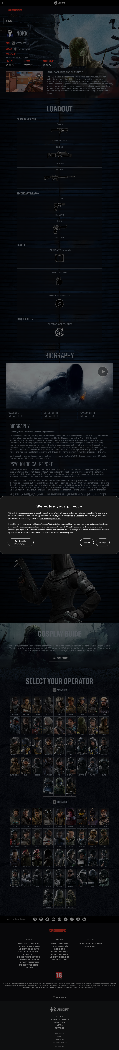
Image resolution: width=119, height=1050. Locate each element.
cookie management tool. (50, 518)
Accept (102, 542)
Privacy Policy (57, 516)
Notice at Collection (75, 516)
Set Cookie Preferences (21, 542)
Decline (87, 542)
